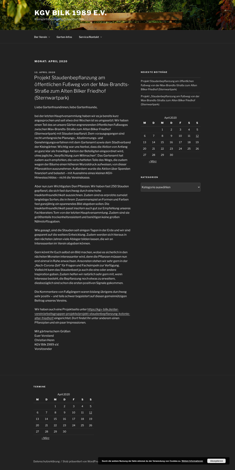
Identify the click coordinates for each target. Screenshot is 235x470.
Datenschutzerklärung (46, 461)
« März (153, 161)
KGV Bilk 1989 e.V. (71, 13)
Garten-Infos (64, 36)
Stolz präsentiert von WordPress (82, 461)
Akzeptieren (216, 460)
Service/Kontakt (89, 36)
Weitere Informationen (192, 461)
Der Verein (40, 36)
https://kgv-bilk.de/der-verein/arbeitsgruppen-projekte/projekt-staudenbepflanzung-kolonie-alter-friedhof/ (82, 314)
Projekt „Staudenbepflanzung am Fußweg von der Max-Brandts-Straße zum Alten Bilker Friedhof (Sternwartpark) (170, 100)
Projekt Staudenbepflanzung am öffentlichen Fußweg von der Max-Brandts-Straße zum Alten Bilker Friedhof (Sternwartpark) (169, 85)
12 (197, 135)
